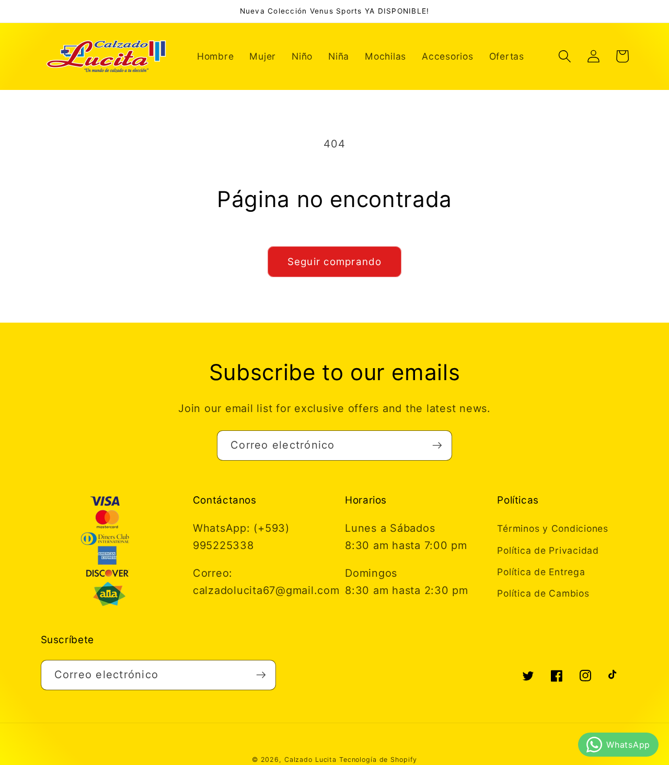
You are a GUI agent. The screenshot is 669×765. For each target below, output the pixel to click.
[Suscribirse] (437, 445)
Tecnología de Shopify (378, 759)
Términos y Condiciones (552, 528)
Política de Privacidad (548, 550)
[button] (564, 56)
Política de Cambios (543, 593)
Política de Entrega (541, 571)
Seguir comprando (334, 262)
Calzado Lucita (310, 759)
